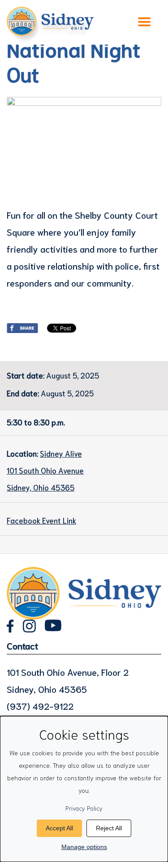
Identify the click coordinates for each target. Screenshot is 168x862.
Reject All (109, 828)
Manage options (84, 846)
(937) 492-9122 (40, 706)
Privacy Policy (84, 808)
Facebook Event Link (41, 520)
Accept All (59, 828)
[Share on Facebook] (22, 326)
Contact (22, 645)
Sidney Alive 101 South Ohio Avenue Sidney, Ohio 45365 (45, 470)
